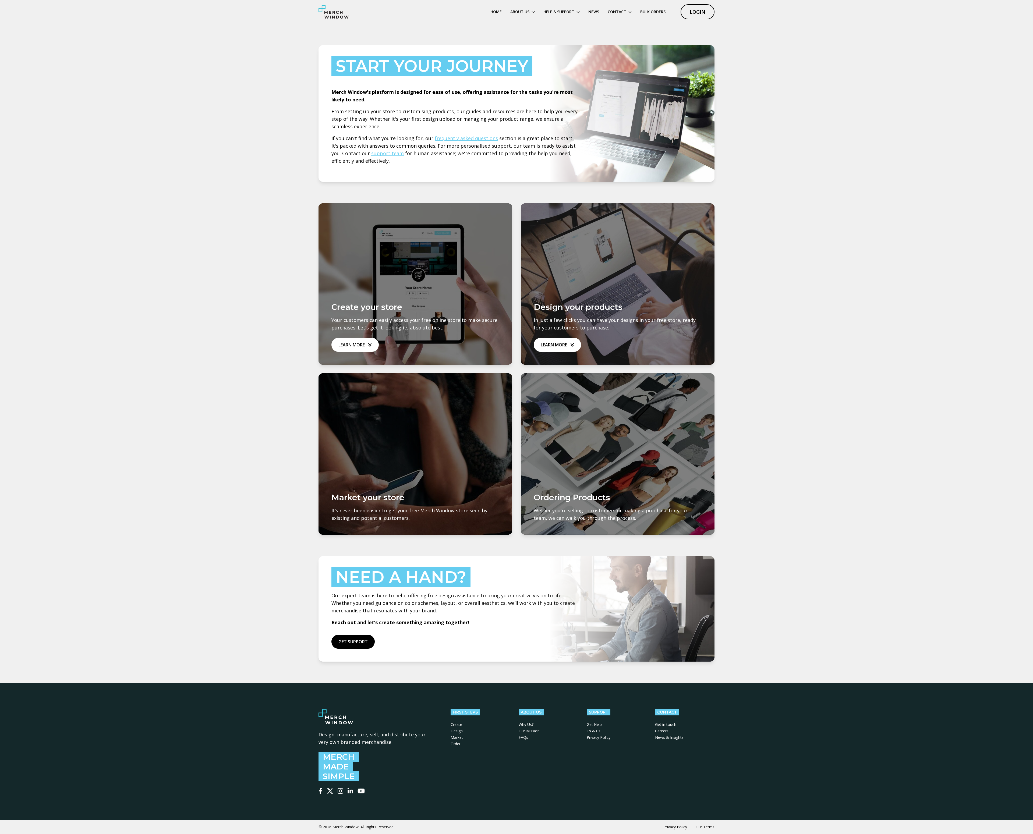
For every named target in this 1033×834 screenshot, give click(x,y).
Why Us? (526, 724)
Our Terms (705, 826)
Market (457, 737)
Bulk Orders (653, 11)
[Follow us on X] (330, 791)
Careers (661, 730)
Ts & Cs (593, 730)
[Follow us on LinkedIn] (350, 791)
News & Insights (669, 737)
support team (387, 153)
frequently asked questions (466, 138)
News (593, 11)
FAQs (523, 737)
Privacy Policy (598, 737)
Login (697, 12)
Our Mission (529, 730)
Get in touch (665, 724)
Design (457, 730)
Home (496, 11)
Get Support (353, 642)
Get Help (594, 724)
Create (456, 724)
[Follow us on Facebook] (321, 791)
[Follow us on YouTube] (361, 791)
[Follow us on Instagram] (340, 791)
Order (456, 743)
